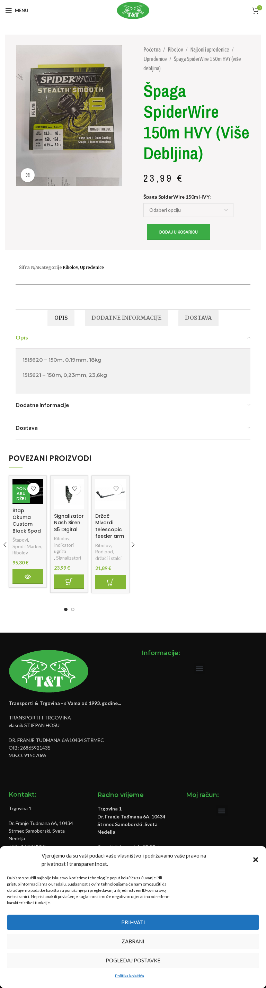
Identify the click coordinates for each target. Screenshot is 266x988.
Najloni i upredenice (210, 49)
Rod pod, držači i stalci (108, 555)
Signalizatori (68, 558)
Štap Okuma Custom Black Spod (26, 520)
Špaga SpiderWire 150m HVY (176, 197)
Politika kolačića (129, 975)
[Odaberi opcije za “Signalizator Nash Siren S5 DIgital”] (69, 581)
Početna (152, 49)
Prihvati (133, 922)
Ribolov (176, 49)
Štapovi (20, 540)
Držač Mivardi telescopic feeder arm (109, 526)
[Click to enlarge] (28, 175)
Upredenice (155, 59)
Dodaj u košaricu (178, 232)
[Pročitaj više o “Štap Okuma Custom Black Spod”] (27, 576)
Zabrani (133, 941)
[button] (255, 859)
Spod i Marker (27, 546)
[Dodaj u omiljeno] (33, 489)
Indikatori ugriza (64, 548)
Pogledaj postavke (133, 960)
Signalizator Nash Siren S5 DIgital (69, 523)
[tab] (60, 318)
